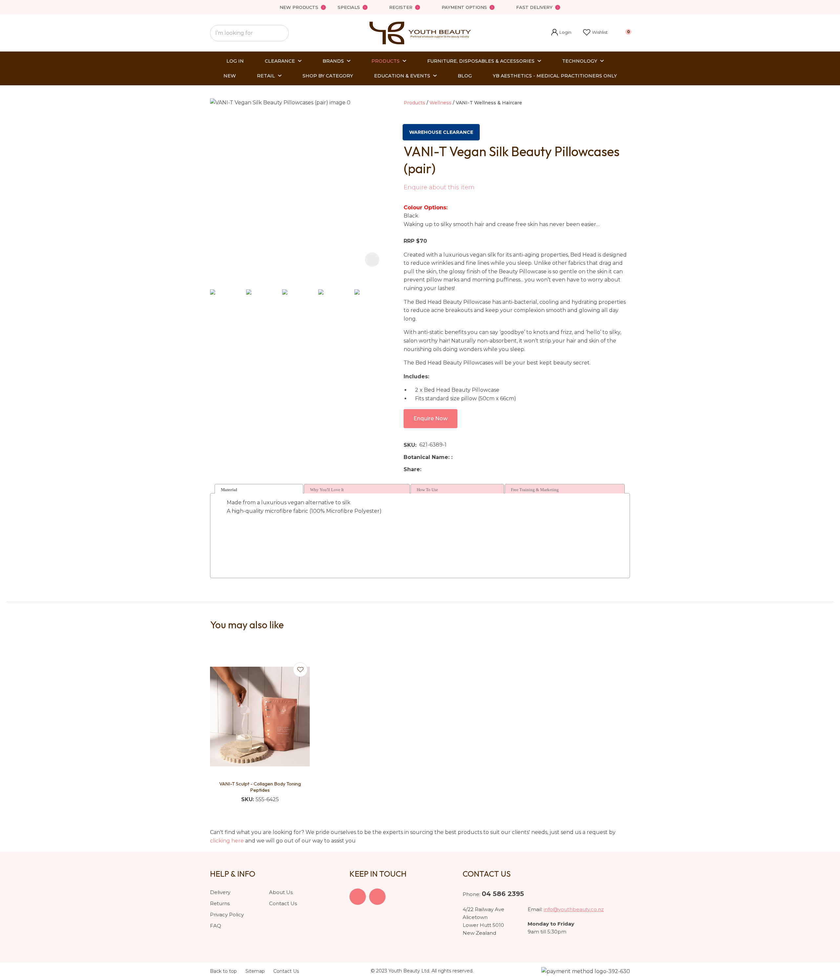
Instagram (377, 896)
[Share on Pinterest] (454, 469)
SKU (409, 445)
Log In (235, 61)
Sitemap (255, 971)
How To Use (427, 489)
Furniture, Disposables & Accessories (481, 61)
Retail (266, 76)
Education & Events (402, 76)
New (229, 76)
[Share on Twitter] (434, 469)
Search (281, 33)
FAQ (215, 926)
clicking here (227, 841)
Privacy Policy (227, 914)
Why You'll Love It (327, 489)
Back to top (223, 971)
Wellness (441, 103)
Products (385, 61)
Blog (465, 76)
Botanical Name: (427, 457)
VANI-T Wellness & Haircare (489, 103)
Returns (220, 903)
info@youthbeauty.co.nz (574, 909)
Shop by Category (328, 76)
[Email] (444, 469)
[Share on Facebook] (425, 469)
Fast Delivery (534, 7)
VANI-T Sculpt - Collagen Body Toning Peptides (260, 787)
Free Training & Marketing (535, 489)
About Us (281, 892)
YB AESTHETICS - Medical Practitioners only (555, 76)
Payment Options (464, 7)
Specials (349, 7)
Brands (333, 61)
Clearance (280, 61)
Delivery (220, 892)
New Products (299, 7)
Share (412, 469)
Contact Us (283, 903)
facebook (357, 896)
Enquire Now (430, 418)
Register (400, 7)
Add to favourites (300, 669)
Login (561, 33)
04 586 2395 (503, 894)
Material (229, 489)
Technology (579, 61)
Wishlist (600, 32)
